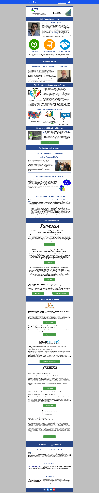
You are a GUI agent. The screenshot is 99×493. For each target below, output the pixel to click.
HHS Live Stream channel (63, 288)
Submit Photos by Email (49, 142)
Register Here (49, 322)
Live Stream (38, 293)
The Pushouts (54, 32)
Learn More (49, 437)
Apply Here (49, 244)
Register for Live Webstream (49, 361)
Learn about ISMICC (61, 293)
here (66, 458)
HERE (34, 124)
